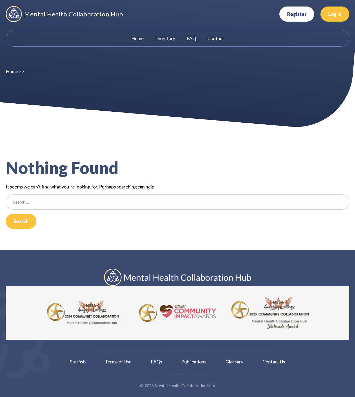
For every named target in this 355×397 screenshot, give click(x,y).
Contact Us (273, 361)
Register (296, 14)
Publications (193, 361)
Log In (334, 14)
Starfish (78, 361)
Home (12, 71)
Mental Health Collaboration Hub (73, 14)
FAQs (156, 361)
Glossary (234, 361)
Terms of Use (118, 361)
